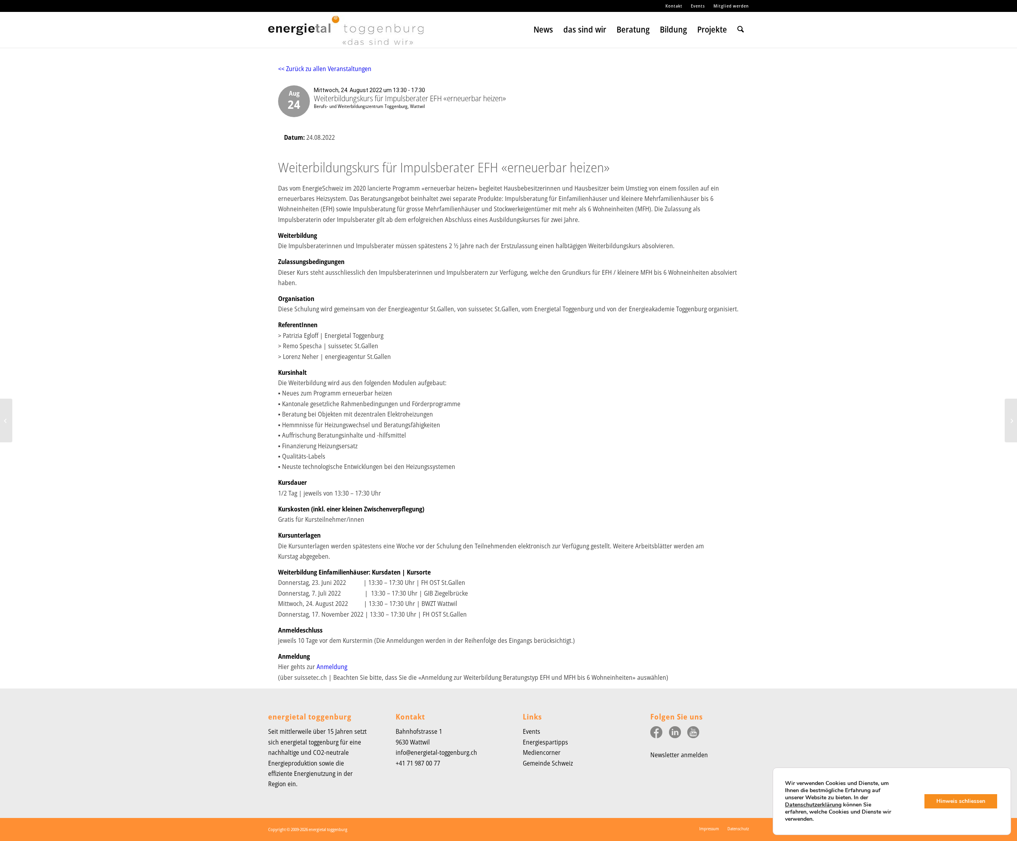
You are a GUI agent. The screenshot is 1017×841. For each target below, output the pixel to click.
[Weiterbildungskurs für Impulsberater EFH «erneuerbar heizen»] (6, 420)
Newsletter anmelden (679, 754)
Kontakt (674, 6)
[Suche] (740, 30)
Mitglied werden (731, 6)
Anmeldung (332, 666)
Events (698, 6)
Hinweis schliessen (960, 801)
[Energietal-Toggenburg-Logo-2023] (345, 33)
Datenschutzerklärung (813, 804)
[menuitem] (674, 6)
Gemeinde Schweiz (548, 763)
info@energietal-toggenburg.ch (436, 752)
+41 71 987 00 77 (418, 763)
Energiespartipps (545, 742)
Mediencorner (542, 752)
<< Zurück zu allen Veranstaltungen (324, 68)
